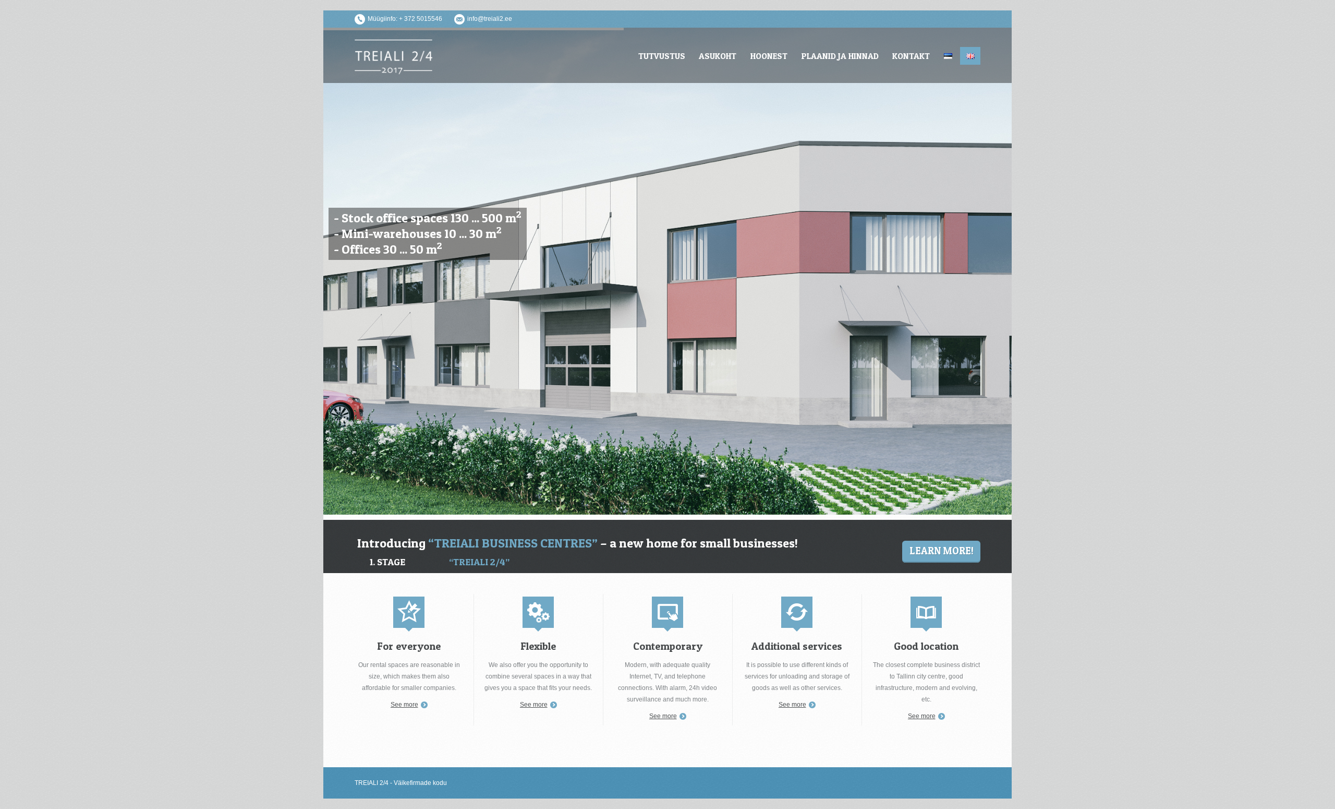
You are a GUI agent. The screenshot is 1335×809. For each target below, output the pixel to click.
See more (404, 704)
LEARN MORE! (941, 551)
